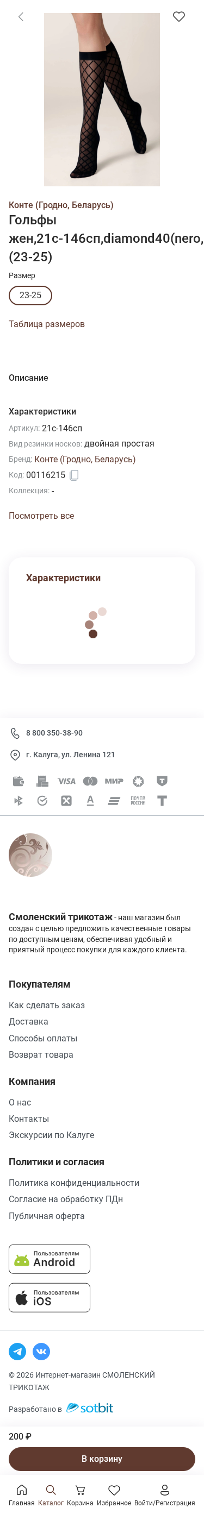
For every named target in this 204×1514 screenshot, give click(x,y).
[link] (21, 16)
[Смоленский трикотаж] (43, 867)
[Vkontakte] (41, 1351)
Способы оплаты (43, 1038)
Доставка (28, 1021)
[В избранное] (179, 16)
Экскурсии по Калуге (51, 1135)
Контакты (29, 1119)
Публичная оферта (47, 1216)
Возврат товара (41, 1055)
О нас (20, 1102)
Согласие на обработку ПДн (66, 1199)
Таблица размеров (47, 324)
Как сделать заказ (47, 1005)
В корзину (102, 1459)
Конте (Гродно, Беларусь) (61, 205)
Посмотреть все (41, 516)
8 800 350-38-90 (54, 732)
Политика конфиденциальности (74, 1183)
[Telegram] (17, 1351)
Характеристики (63, 577)
